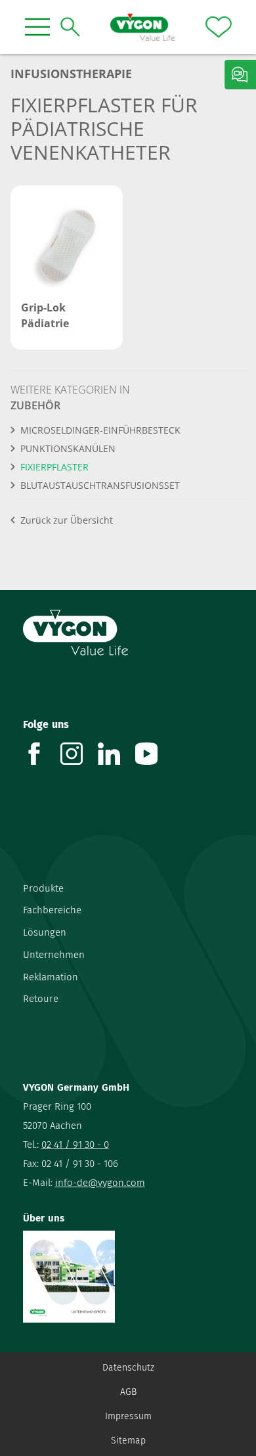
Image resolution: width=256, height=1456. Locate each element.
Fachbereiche (52, 910)
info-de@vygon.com (100, 1183)
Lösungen (44, 932)
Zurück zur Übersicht (66, 520)
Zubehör (35, 405)
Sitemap (128, 1440)
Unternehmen (54, 955)
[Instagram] (79, 753)
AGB (128, 1392)
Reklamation (50, 977)
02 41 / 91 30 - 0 (75, 1144)
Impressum (128, 1416)
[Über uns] (128, 1277)
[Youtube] (154, 753)
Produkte (43, 888)
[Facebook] (41, 753)
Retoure (40, 999)
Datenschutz (128, 1367)
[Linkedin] (116, 753)
